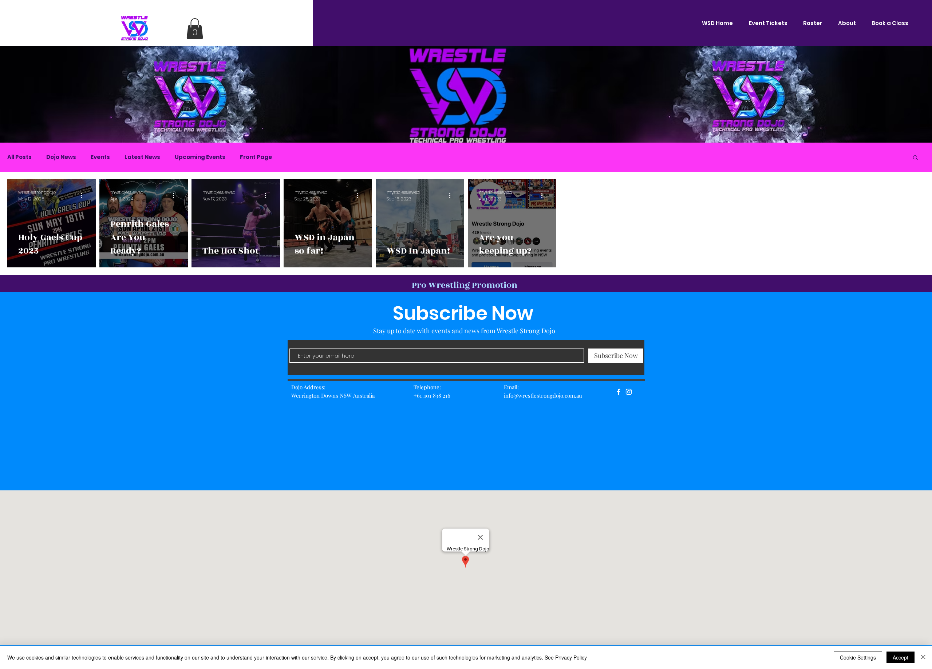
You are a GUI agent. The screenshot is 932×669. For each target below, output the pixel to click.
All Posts (19, 157)
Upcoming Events (200, 157)
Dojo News (61, 157)
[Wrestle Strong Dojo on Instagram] (629, 392)
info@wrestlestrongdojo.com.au (543, 395)
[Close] (923, 657)
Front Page (256, 157)
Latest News (142, 157)
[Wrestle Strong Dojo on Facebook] (619, 392)
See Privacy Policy (566, 657)
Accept (900, 657)
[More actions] (83, 195)
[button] (195, 28)
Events (100, 157)
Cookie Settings (858, 657)
